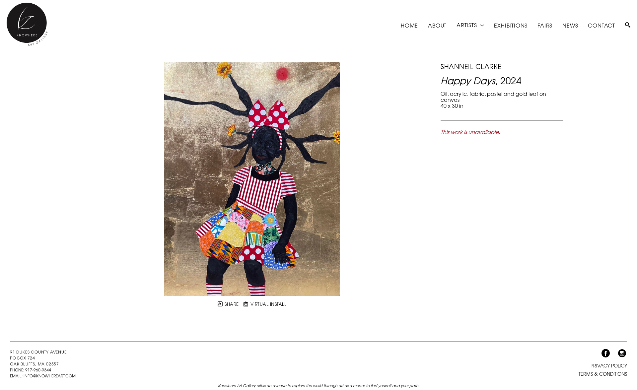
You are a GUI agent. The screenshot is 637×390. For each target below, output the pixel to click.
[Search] (627, 25)
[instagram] (622, 353)
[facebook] (605, 353)
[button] (470, 25)
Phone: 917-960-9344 (30, 370)
